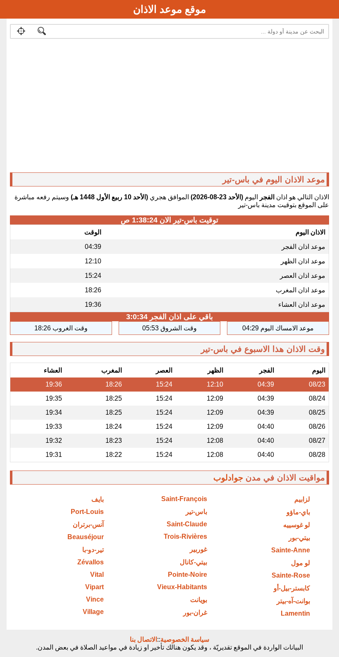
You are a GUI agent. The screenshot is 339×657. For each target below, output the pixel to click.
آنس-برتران (88, 524)
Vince (95, 599)
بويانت (198, 599)
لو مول (300, 562)
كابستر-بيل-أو (292, 588)
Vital (97, 574)
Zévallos (90, 562)
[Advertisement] (169, 107)
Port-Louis (87, 511)
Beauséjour (85, 536)
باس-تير (196, 511)
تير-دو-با (93, 549)
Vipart (94, 586)
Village (93, 611)
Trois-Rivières (185, 536)
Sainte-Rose (291, 575)
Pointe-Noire (187, 574)
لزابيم (302, 499)
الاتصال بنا (143, 639)
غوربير (198, 549)
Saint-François (184, 498)
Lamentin (295, 613)
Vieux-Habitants (182, 586)
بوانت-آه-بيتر (293, 600)
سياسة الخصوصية (184, 639)
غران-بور (195, 612)
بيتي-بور (299, 537)
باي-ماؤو (298, 512)
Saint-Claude (187, 524)
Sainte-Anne (290, 550)
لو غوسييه (296, 524)
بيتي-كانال (193, 562)
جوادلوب (228, 477)
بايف (97, 499)
